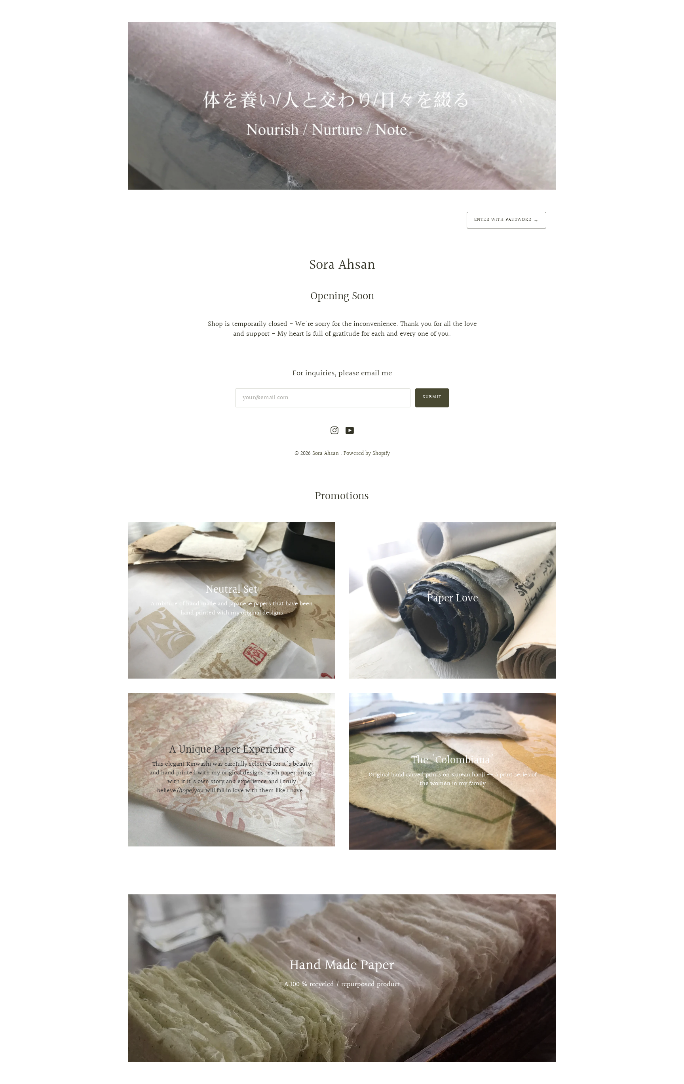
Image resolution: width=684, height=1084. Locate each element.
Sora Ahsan (326, 453)
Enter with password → (506, 220)
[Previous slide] (137, 977)
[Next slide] (547, 977)
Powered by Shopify (367, 453)
